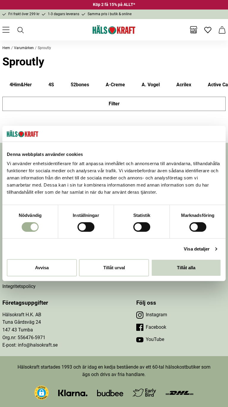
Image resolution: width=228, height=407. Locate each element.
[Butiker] (193, 29)
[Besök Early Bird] (144, 392)
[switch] (85, 227)
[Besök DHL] (179, 392)
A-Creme (115, 84)
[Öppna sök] (20, 29)
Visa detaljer (197, 248)
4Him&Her (21, 84)
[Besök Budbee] (110, 392)
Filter (114, 104)
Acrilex (183, 84)
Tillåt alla (186, 267)
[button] (41, 393)
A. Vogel (151, 84)
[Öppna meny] (6, 29)
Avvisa (42, 267)
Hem (6, 48)
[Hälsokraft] (114, 29)
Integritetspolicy (19, 286)
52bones (80, 84)
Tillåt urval (114, 267)
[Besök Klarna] (73, 392)
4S (51, 84)
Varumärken (24, 48)
